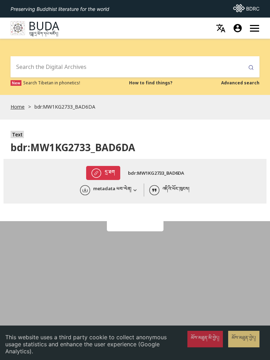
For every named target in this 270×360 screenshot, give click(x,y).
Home (18, 106)
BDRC (246, 8)
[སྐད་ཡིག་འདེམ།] (220, 28)
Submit (251, 67)
